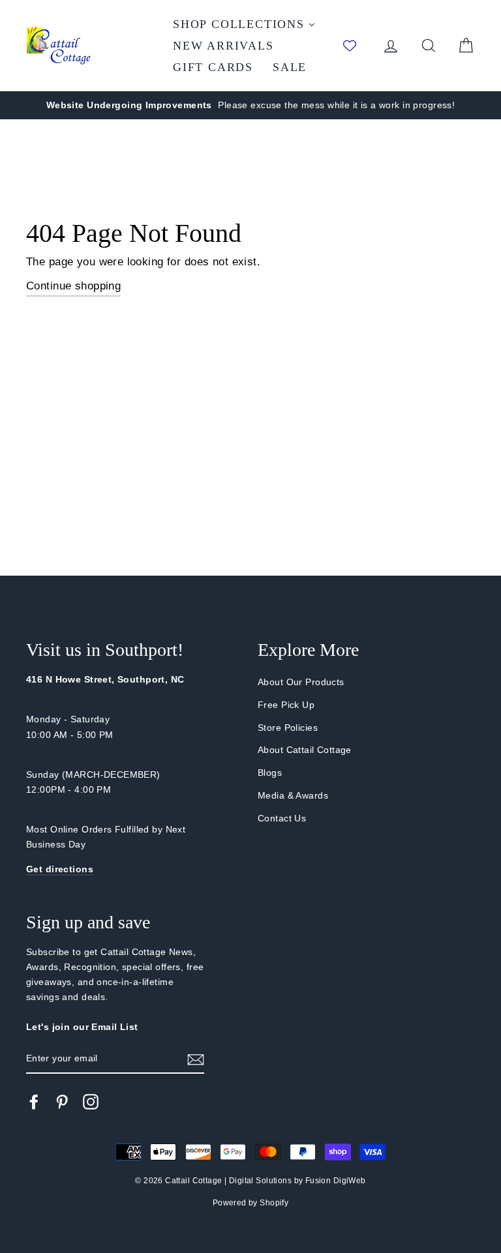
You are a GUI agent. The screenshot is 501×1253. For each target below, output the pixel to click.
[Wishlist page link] (356, 45)
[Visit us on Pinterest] (62, 1101)
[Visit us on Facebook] (34, 1101)
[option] (250, 105)
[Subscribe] (195, 1059)
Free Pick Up (286, 705)
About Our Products (301, 682)
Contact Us (282, 818)
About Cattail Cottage (305, 749)
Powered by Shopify (251, 1202)
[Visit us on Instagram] (91, 1101)
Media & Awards (293, 795)
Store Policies (288, 727)
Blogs (270, 772)
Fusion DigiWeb (335, 1180)
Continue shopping (73, 286)
